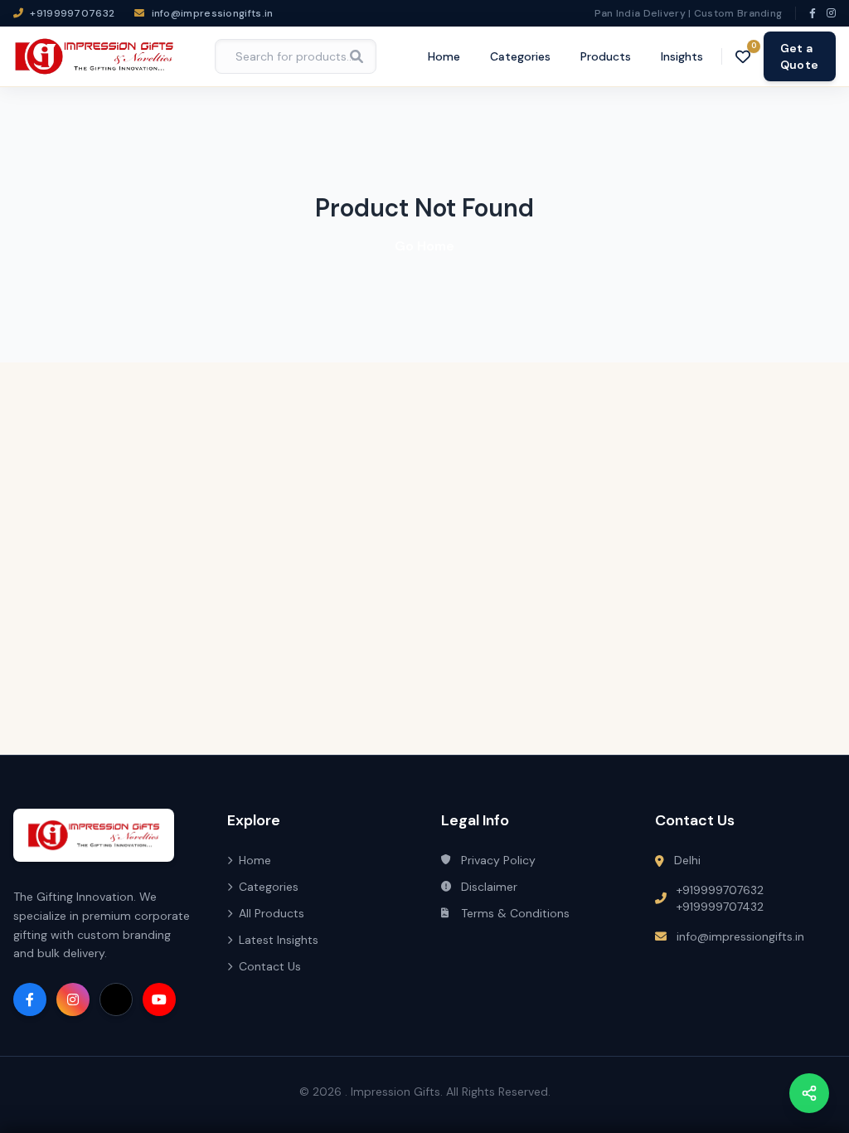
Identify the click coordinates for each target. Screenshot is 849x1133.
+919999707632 (720, 890)
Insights (682, 56)
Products (605, 56)
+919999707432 (720, 906)
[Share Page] (809, 1093)
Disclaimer (489, 886)
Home (444, 56)
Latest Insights (278, 939)
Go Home (424, 246)
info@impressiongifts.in (740, 936)
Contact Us (270, 966)
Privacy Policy (498, 860)
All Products (271, 913)
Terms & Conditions (515, 913)
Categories (520, 56)
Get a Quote (799, 56)
